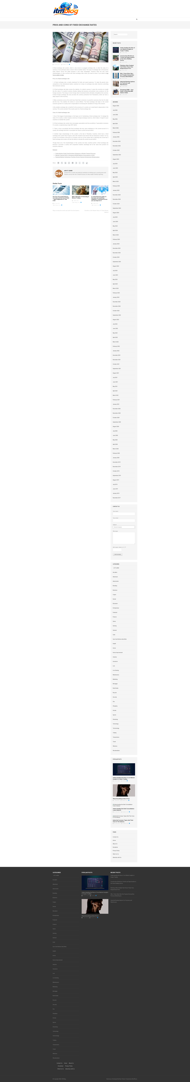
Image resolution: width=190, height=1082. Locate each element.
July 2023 (115, 270)
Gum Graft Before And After (120, 639)
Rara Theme (122, 1079)
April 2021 (115, 391)
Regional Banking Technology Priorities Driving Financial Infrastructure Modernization (77, 157)
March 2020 (116, 448)
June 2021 (115, 382)
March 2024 (116, 235)
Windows (115, 746)
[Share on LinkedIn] (65, 162)
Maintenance (116, 674)
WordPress (134, 1079)
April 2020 (115, 444)
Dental (114, 599)
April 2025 (115, 177)
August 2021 (116, 373)
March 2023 (116, 288)
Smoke (114, 710)
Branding (115, 585)
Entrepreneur (116, 608)
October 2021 (116, 364)
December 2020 (116, 408)
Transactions (116, 737)
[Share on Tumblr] (79, 162)
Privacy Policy (116, 850)
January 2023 (116, 297)
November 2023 (117, 252)
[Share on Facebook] (58, 162)
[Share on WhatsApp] (69, 162)
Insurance (115, 661)
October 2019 (116, 471)
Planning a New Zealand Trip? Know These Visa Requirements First (127, 67)
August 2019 (116, 480)
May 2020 (115, 440)
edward (124, 780)
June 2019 (115, 489)
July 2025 (115, 163)
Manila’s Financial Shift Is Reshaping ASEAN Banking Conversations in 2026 (75, 155)
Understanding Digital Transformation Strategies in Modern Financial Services (75, 153)
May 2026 (115, 119)
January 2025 (116, 190)
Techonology (116, 728)
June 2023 (115, 275)
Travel (114, 741)
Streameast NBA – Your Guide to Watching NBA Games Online (126, 91)
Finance (115, 617)
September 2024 (117, 208)
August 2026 (116, 105)
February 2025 (116, 186)
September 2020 (117, 422)
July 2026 (115, 110)
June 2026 (115, 114)
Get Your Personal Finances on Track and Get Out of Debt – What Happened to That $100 (61, 198)
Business (115, 590)
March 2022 (116, 342)
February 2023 (116, 293)
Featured (115, 612)
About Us (115, 843)
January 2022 (116, 350)
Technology (115, 723)
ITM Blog (64, 1079)
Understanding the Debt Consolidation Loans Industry (123, 809)
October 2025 (116, 150)
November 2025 (117, 145)
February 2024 (116, 239)
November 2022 (117, 306)
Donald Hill (65, 64)
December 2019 (116, 462)
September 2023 (117, 261)
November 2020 (117, 413)
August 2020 (116, 426)
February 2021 (116, 399)
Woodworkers (116, 750)
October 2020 (116, 417)
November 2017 (117, 497)
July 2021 (115, 377)
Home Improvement (118, 652)
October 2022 (116, 310)
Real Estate (115, 688)
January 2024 (116, 244)
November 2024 (117, 199)
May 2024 (115, 226)
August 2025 (116, 159)
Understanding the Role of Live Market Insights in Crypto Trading (127, 49)
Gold (114, 634)
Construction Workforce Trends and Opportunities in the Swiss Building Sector (127, 58)
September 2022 (117, 315)
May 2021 (115, 386)
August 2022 (116, 319)
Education (115, 603)
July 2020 (115, 431)
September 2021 (117, 368)
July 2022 (115, 324)
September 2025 (117, 154)
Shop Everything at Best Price (121, 798)
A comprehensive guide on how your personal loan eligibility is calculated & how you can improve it (99, 198)
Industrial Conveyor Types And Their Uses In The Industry (123, 821)
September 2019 (117, 475)
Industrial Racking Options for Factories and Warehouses (127, 83)
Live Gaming (116, 670)
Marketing (115, 679)
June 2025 (115, 168)
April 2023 (115, 284)
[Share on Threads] (83, 162)
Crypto (114, 594)
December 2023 (116, 248)
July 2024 (115, 217)
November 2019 (117, 466)
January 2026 (116, 137)
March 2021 (116, 395)
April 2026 (115, 123)
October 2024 (116, 203)
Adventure (115, 576)
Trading (114, 732)
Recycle (115, 692)
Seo (114, 701)
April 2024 (115, 230)
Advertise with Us (117, 857)
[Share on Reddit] (76, 162)
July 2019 (115, 484)
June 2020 (115, 435)
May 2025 (115, 172)
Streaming (115, 719)
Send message (118, 554)
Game (114, 621)
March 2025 (116, 181)
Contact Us (115, 837)
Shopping (115, 706)
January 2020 (116, 457)
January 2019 (116, 493)
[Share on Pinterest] (72, 162)
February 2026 (116, 132)
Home (114, 648)
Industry (115, 657)
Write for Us (116, 854)
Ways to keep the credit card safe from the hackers (66, 210)
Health (114, 643)
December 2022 (116, 301)
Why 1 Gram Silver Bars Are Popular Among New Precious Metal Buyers (127, 75)
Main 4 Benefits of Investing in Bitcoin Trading (80, 197)
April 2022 (115, 337)
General (115, 630)
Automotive (116, 581)
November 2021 (117, 359)
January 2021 (116, 404)
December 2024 (116, 195)
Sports (114, 715)
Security (115, 697)
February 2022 (116, 346)
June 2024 (115, 221)
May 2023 (115, 279)
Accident (115, 572)
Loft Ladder (116, 568)
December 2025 (116, 141)
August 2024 (116, 212)
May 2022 (115, 333)
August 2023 (116, 266)
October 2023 (116, 257)
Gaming (115, 625)
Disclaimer (115, 847)
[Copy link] (86, 162)
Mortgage (115, 683)
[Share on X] (61, 162)
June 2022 (115, 328)
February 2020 (116, 453)
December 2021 (116, 355)
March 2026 (116, 128)
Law (114, 666)
